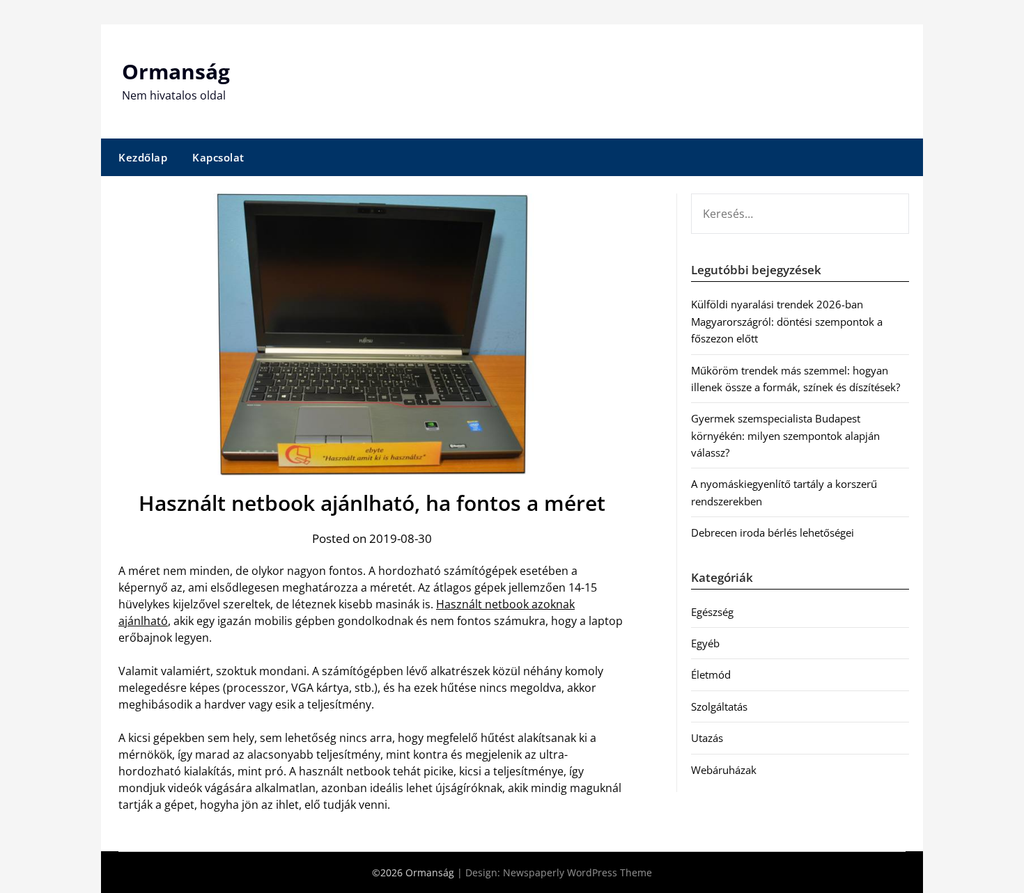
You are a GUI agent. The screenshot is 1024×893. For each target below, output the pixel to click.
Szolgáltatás (719, 706)
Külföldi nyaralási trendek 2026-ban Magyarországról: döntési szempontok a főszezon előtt (787, 321)
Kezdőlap (142, 157)
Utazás (707, 738)
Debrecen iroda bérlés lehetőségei (772, 532)
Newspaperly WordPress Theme (577, 872)
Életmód (711, 674)
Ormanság (176, 71)
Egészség (712, 612)
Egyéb (705, 643)
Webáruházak (724, 770)
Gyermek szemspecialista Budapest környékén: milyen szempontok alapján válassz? (785, 435)
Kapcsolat (218, 157)
